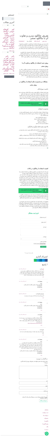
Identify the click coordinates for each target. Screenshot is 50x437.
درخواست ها (45, 415)
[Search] (2, 18)
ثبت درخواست (45, 412)
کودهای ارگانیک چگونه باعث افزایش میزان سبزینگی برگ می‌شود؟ (5, 37)
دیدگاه (46, 365)
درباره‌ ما (46, 429)
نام (47, 381)
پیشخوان (46, 409)
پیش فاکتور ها (45, 423)
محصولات (46, 418)
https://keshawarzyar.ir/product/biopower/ (35, 323)
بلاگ (47, 426)
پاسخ (43, 276)
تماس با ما (46, 432)
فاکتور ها (46, 421)
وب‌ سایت (46, 390)
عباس (43, 269)
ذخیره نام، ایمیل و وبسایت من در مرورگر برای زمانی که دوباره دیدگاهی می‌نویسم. (35, 397)
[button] (46, 260)
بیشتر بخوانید (11, 50)
